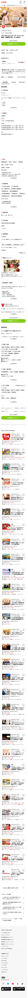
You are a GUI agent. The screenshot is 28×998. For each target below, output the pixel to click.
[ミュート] (20, 270)
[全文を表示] (25, 5)
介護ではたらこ (4, 972)
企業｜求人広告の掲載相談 (6, 948)
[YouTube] (13, 984)
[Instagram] (3, 984)
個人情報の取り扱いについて (7, 937)
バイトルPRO (4, 965)
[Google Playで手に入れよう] (19, 989)
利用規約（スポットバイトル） (7, 941)
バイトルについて (4, 946)
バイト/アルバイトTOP (6, 918)
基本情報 (5, 82)
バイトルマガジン (4, 963)
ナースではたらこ (4, 969)
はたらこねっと (4, 967)
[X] (18, 984)
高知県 (15, 918)
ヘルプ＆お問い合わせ (5, 932)
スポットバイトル (4, 956)
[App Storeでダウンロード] (6, 989)
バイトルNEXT (4, 958)
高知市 (21, 918)
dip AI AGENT (4, 960)
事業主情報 (22, 82)
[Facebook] (8, 984)
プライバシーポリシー (5, 935)
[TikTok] (22, 984)
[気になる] (24, 31)
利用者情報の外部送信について (7, 939)
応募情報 (13, 82)
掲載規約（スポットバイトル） (7, 944)
